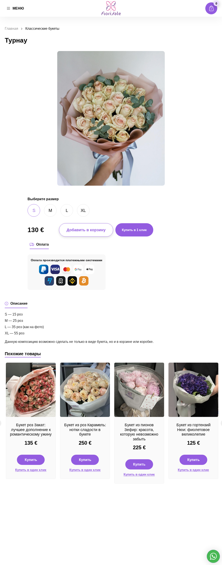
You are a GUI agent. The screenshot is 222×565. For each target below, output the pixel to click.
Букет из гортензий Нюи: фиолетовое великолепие (193, 429)
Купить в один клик (30, 470)
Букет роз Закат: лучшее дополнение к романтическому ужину (31, 429)
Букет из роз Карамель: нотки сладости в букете (85, 429)
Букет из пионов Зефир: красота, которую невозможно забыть (139, 432)
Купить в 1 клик (134, 230)
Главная (11, 28)
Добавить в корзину (86, 230)
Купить (31, 460)
